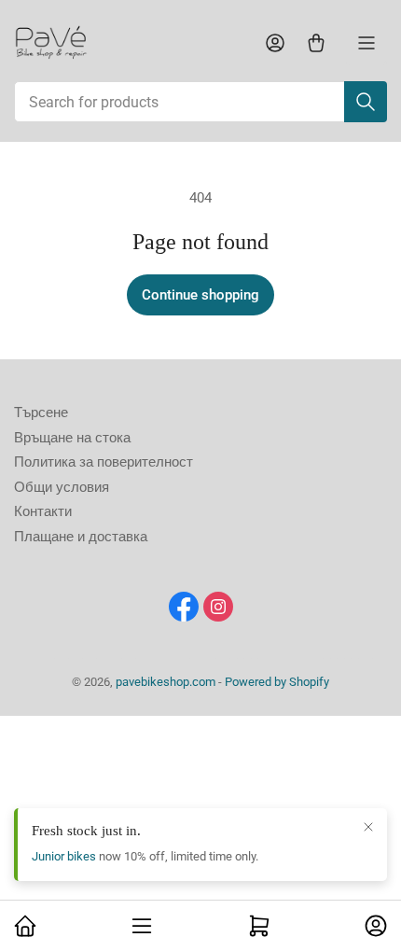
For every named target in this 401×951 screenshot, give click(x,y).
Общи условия (61, 487)
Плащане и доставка (80, 536)
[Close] (368, 827)
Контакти (43, 511)
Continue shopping (200, 295)
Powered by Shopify (277, 682)
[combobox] (200, 101)
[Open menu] (366, 42)
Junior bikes (64, 856)
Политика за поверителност (103, 462)
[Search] (365, 101)
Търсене (41, 412)
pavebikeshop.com (165, 682)
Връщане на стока (72, 437)
